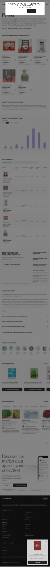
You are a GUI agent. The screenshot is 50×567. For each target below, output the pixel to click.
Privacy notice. (29, 7)
